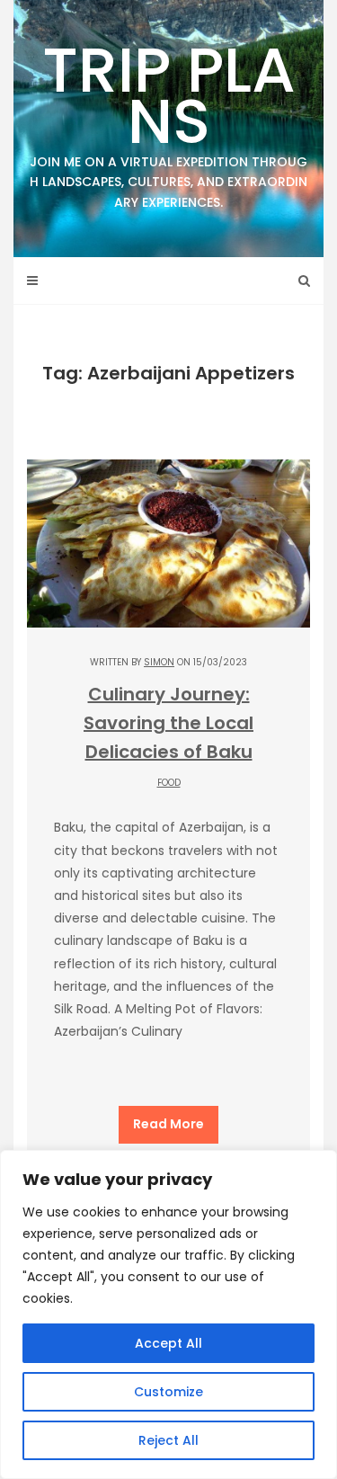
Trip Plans (168, 118)
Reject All (168, 1440)
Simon (159, 662)
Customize (168, 1392)
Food (169, 782)
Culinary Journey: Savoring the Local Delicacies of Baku (168, 723)
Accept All (168, 1343)
